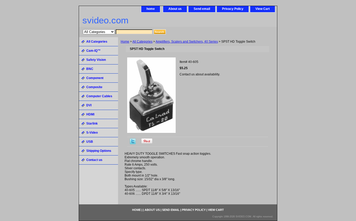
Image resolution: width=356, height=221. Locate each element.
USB (89, 142)
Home (125, 41)
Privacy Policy (232, 9)
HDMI (90, 114)
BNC (89, 69)
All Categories (142, 41)
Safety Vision (96, 60)
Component (94, 78)
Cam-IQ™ (93, 51)
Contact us (94, 160)
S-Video (92, 132)
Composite (94, 87)
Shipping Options (98, 151)
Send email (202, 9)
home (150, 9)
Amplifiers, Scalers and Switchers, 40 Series (187, 41)
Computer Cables (99, 96)
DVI (88, 105)
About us (175, 9)
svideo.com (105, 20)
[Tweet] (133, 143)
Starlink (92, 123)
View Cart (262, 9)
